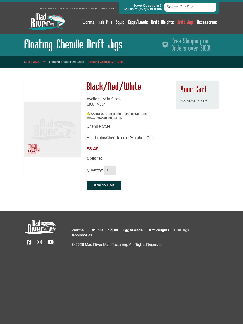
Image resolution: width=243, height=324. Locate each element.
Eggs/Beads (138, 22)
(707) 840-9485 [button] (150, 9)
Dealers (52, 8)
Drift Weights (162, 22)
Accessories (207, 22)
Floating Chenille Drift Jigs (106, 62)
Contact (103, 8)
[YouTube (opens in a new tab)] (50, 243)
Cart (111, 8)
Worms (88, 22)
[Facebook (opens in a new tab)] (29, 243)
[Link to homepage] (45, 31)
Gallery (93, 8)
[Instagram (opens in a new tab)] (39, 243)
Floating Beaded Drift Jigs (66, 62)
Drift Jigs (185, 22)
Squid (120, 22)
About (42, 8)
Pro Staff (63, 8)
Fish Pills (105, 22)
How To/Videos (78, 8)
